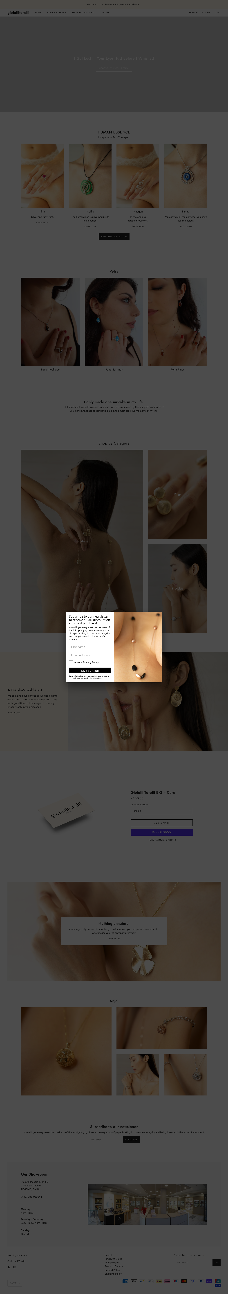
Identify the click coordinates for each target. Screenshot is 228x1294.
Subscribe (90, 670)
